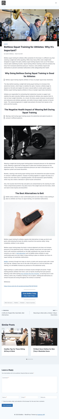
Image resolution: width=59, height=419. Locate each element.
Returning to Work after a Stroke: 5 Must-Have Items (45, 313)
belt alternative (21, 253)
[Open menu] (56, 3)
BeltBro (6, 261)
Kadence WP (41, 414)
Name (4, 397)
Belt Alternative (8, 302)
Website (43, 397)
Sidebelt (22, 302)
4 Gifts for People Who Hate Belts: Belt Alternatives (13, 313)
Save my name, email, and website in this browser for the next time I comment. (24, 401)
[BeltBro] (4, 3)
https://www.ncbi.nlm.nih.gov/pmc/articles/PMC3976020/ (20, 286)
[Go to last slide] (4, 343)
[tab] (26, 359)
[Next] (55, 343)
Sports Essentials (30, 302)
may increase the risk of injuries (30, 273)
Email (23, 397)
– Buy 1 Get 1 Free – (29, 295)
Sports (6, 44)
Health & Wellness (9, 53)
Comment (5, 377)
